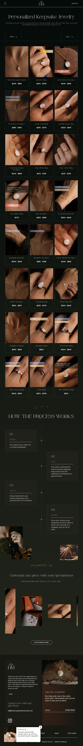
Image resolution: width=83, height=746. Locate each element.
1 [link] (35, 406)
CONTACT (41, 733)
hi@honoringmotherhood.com (20, 711)
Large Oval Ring (41, 124)
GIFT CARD (72, 733)
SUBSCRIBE (70, 710)
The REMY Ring (16, 214)
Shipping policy (22, 742)
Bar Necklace (41, 214)
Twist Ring (41, 390)
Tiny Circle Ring (66, 168)
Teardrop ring (41, 302)
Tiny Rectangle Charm (16, 80)
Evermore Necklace (17, 124)
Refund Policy (35, 742)
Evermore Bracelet (66, 214)
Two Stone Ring (66, 346)
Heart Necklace (16, 302)
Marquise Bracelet (16, 258)
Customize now (41, 642)
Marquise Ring (41, 346)
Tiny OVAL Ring (41, 168)
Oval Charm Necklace (66, 80)
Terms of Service (60, 742)
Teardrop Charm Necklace (17, 169)
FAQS (26, 733)
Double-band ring (66, 124)
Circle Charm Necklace (66, 258)
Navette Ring (41, 80)
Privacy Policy (47, 742)
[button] (74, 4)
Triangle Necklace (16, 346)
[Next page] (47, 406)
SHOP (57, 733)
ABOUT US (11, 733)
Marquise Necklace (41, 258)
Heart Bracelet (66, 302)
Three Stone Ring (17, 390)
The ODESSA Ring (66, 390)
